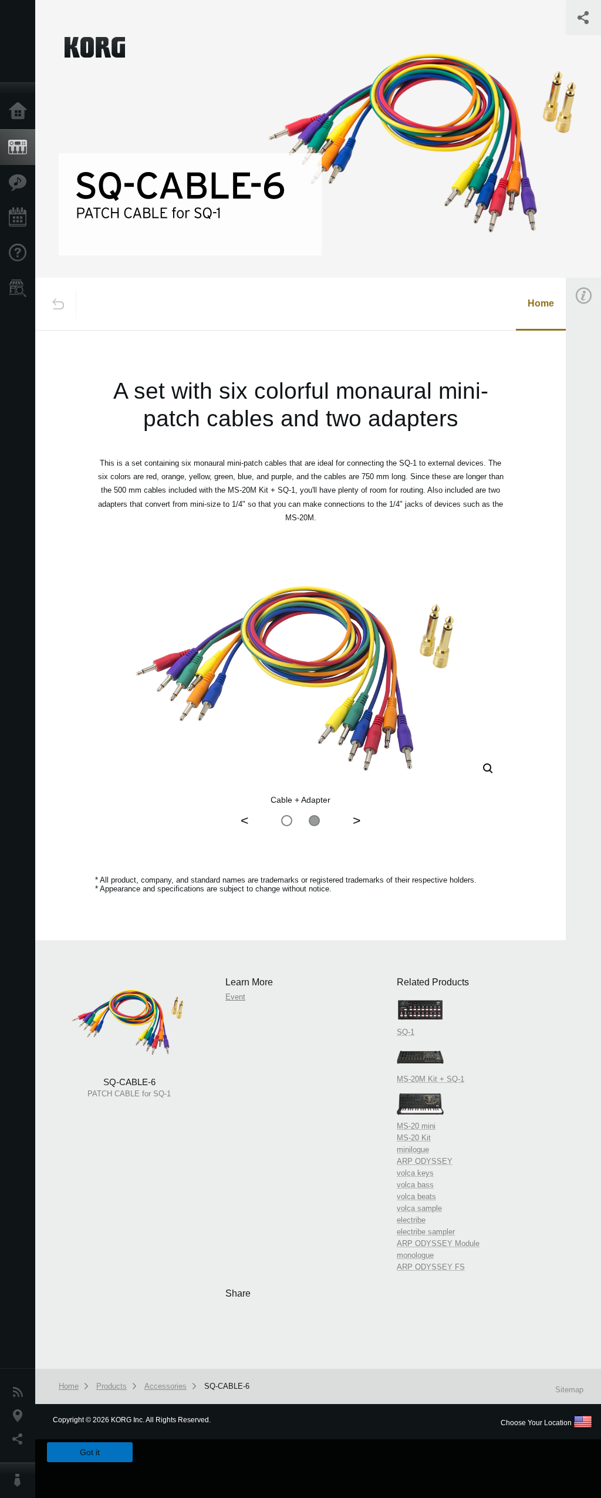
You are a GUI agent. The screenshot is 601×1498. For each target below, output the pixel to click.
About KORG (20, 1480)
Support (20, 253)
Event (235, 996)
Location (20, 1416)
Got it (90, 1452)
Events (20, 217)
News (20, 1392)
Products (20, 147)
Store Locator (20, 288)
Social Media (20, 1439)
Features (20, 182)
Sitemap (569, 1389)
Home (20, 111)
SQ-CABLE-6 (226, 1386)
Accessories (165, 1386)
